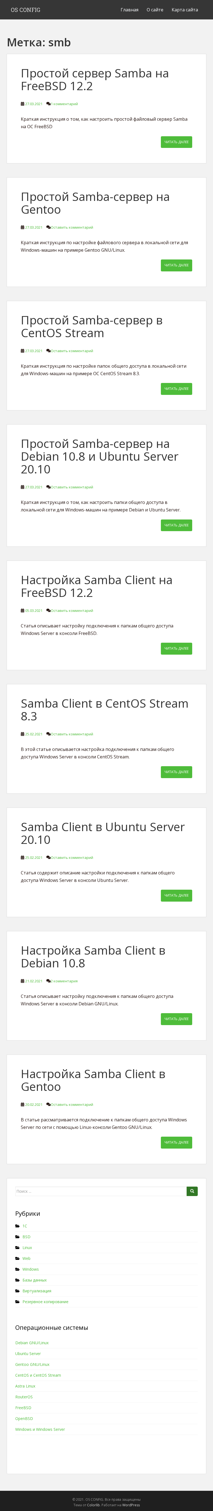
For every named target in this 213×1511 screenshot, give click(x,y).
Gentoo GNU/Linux (32, 1364)
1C (24, 1226)
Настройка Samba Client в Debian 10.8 (93, 956)
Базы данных (34, 1280)
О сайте (155, 10)
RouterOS (24, 1396)
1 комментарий (64, 103)
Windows (30, 1269)
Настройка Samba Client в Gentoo (93, 1080)
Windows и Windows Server (40, 1429)
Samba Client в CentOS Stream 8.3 (105, 709)
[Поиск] (192, 1191)
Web (26, 1258)
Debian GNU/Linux (32, 1342)
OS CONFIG (25, 9)
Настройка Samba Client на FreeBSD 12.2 (97, 586)
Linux (27, 1247)
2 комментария (64, 980)
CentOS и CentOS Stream (38, 1375)
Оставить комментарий (72, 227)
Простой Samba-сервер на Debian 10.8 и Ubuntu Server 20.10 (100, 456)
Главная (129, 10)
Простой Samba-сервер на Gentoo (95, 202)
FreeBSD (23, 1407)
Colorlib (93, 1505)
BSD (26, 1236)
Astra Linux (25, 1386)
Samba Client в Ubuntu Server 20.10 (103, 833)
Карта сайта (185, 10)
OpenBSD (24, 1418)
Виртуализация (36, 1290)
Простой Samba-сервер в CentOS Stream (92, 326)
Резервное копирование (45, 1301)
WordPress (131, 1505)
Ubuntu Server (28, 1353)
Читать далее (176, 142)
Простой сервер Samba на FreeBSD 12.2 (95, 79)
